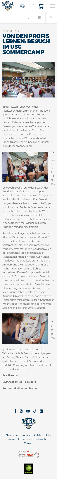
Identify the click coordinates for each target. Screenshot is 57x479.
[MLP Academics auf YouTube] (28, 412)
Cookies (28, 443)
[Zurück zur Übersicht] (40, 17)
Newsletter (12, 435)
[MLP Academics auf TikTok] (35, 412)
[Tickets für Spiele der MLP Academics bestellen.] (22, 6)
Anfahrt (38, 435)
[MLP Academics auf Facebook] (15, 412)
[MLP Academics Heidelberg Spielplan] (31, 6)
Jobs (48, 435)
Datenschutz (42, 439)
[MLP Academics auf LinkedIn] (41, 412)
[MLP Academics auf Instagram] (21, 412)
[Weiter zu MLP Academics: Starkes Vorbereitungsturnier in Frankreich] (28, 17)
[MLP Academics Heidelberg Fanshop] (40, 6)
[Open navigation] (52, 6)
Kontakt (26, 435)
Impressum (25, 439)
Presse (11, 439)
